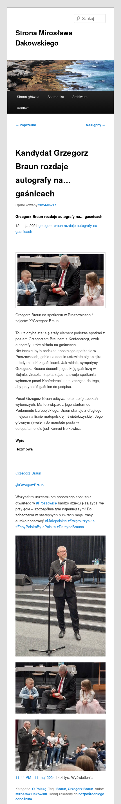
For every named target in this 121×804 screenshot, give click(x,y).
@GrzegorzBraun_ (30, 484)
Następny (96, 124)
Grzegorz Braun (28, 473)
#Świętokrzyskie (81, 520)
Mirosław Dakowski (31, 793)
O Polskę (39, 788)
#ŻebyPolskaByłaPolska (35, 526)
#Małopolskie (56, 520)
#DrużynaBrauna (70, 526)
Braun (61, 788)
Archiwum (80, 96)
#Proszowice (46, 503)
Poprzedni (25, 124)
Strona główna (28, 96)
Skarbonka (56, 96)
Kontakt (22, 107)
